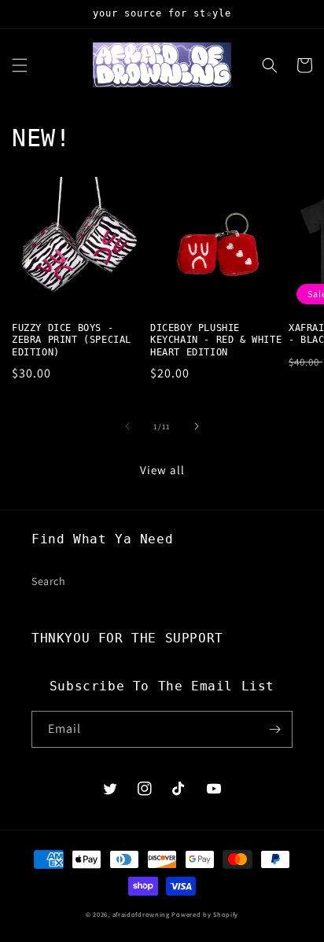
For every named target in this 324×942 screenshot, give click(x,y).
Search (48, 581)
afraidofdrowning (141, 914)
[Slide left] (127, 426)
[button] (19, 65)
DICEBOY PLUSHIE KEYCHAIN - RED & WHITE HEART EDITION (216, 340)
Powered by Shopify (204, 914)
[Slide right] (196, 426)
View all (162, 469)
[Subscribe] (274, 729)
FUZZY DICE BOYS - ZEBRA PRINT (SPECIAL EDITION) (71, 340)
